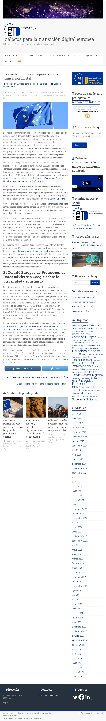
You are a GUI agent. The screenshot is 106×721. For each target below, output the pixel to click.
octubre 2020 (78, 636)
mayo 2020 (77, 658)
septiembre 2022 (80, 541)
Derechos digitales (86, 351)
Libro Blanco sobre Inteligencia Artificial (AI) (23, 181)
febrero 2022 (78, 563)
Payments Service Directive (52, 199)
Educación (79, 357)
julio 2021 (76, 595)
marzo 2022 (77, 559)
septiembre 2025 (80, 446)
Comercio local (81, 334)
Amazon (96, 328)
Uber (96, 400)
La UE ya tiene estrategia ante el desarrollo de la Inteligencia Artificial (35, 377)
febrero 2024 (78, 500)
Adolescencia (76, 325)
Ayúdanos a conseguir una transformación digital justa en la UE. (86, 245)
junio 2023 (76, 522)
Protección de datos (83, 385)
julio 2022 (76, 545)
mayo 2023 (77, 527)
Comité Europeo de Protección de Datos (50, 92)
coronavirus (97, 348)
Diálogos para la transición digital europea (48, 39)
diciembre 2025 (79, 432)
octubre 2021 (78, 581)
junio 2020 (76, 654)
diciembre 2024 (79, 464)
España (76, 359)
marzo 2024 (77, 495)
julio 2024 (76, 477)
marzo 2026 (77, 423)
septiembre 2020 (80, 640)
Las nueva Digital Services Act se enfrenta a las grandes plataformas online (13, 428)
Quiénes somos (93, 55)
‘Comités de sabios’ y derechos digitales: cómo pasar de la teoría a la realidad (35, 428)
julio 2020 (76, 649)
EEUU (85, 357)
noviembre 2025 (79, 436)
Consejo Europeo (8, 95)
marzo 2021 (77, 613)
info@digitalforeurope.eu (48, 695)
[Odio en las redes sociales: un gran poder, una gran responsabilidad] (58, 398)
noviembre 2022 (79, 536)
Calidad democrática (14, 55)
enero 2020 (77, 676)
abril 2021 (76, 608)
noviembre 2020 (79, 631)
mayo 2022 (77, 550)
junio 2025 (76, 455)
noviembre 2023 (79, 509)
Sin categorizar (79, 311)
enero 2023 (77, 532)
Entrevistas (92, 357)
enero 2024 (77, 504)
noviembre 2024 (79, 468)
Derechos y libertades (59, 55)
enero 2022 (77, 568)
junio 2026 (76, 414)
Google (17, 95)
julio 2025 (76, 450)
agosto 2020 (78, 645)
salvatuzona (79, 396)
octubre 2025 (78, 441)
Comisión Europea (30, 92)
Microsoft (89, 369)
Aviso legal (99, 713)
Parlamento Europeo (41, 95)
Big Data (90, 331)
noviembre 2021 (79, 577)
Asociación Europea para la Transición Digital (26, 84)
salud (82, 393)
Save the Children (92, 397)
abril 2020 (76, 663)
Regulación (85, 388)
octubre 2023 (78, 513)
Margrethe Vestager (27, 95)
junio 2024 (76, 482)
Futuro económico (36, 55)
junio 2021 (76, 599)
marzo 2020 (77, 667)
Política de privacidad (86, 713)
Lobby (96, 366)
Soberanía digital (83, 399)
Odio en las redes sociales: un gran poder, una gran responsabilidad (58, 425)
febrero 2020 (78, 672)
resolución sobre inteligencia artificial (31, 251)
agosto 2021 (78, 590)
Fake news (96, 360)
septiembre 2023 (80, 518)
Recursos (77, 55)
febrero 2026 (78, 427)
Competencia (78, 343)
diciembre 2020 (79, 627)
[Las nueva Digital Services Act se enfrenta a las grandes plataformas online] (13, 398)
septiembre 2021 (80, 586)
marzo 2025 (77, 459)
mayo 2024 (77, 486)
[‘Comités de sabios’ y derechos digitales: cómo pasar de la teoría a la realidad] (36, 398)
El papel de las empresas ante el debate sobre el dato (42, 384)
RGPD (85, 391)
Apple (84, 331)
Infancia (87, 363)
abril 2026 (76, 418)
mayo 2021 (77, 604)
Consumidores (81, 348)
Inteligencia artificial (83, 366)
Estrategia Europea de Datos (48, 178)
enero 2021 (77, 622)
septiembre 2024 (80, 473)
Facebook (86, 359)
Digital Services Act (82, 354)
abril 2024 (76, 491)
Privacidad (51, 95)
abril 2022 (76, 554)
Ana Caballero (76, 331)
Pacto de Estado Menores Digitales (87, 373)
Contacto (9, 61)
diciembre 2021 (79, 572)
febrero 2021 (78, 618)
